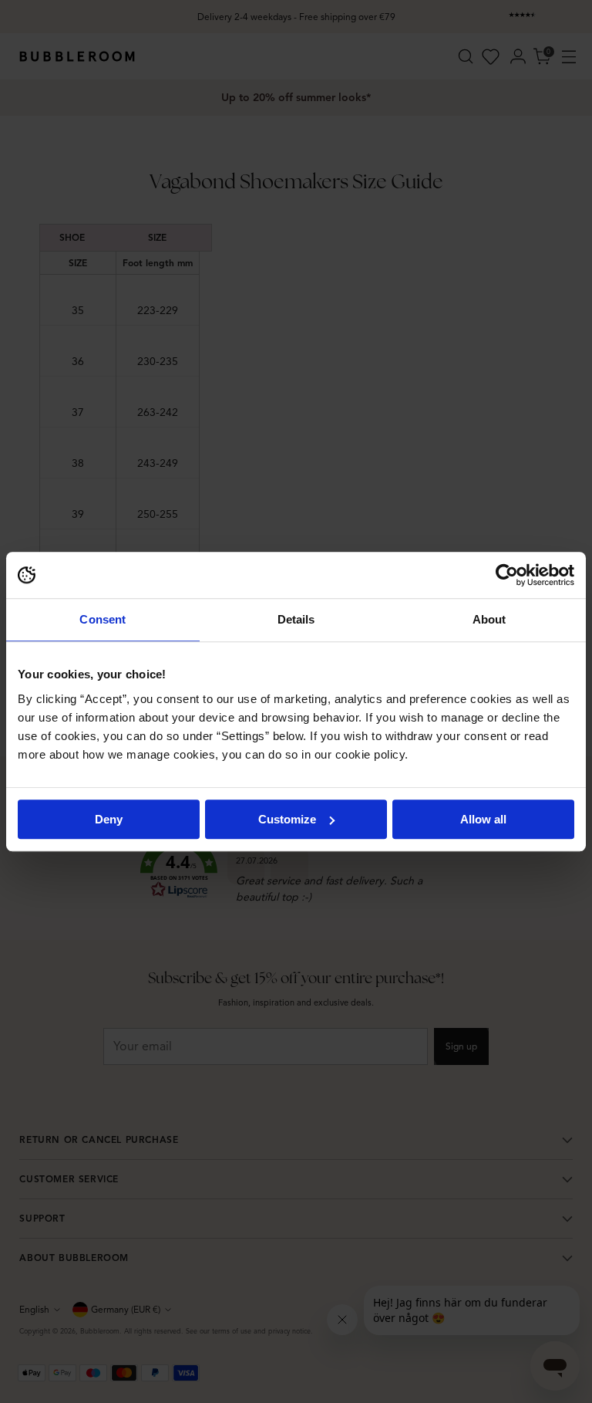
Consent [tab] (102, 619)
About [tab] (489, 619)
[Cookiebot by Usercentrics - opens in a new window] (506, 575)
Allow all (483, 819)
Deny (109, 819)
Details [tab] (296, 619)
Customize (287, 819)
